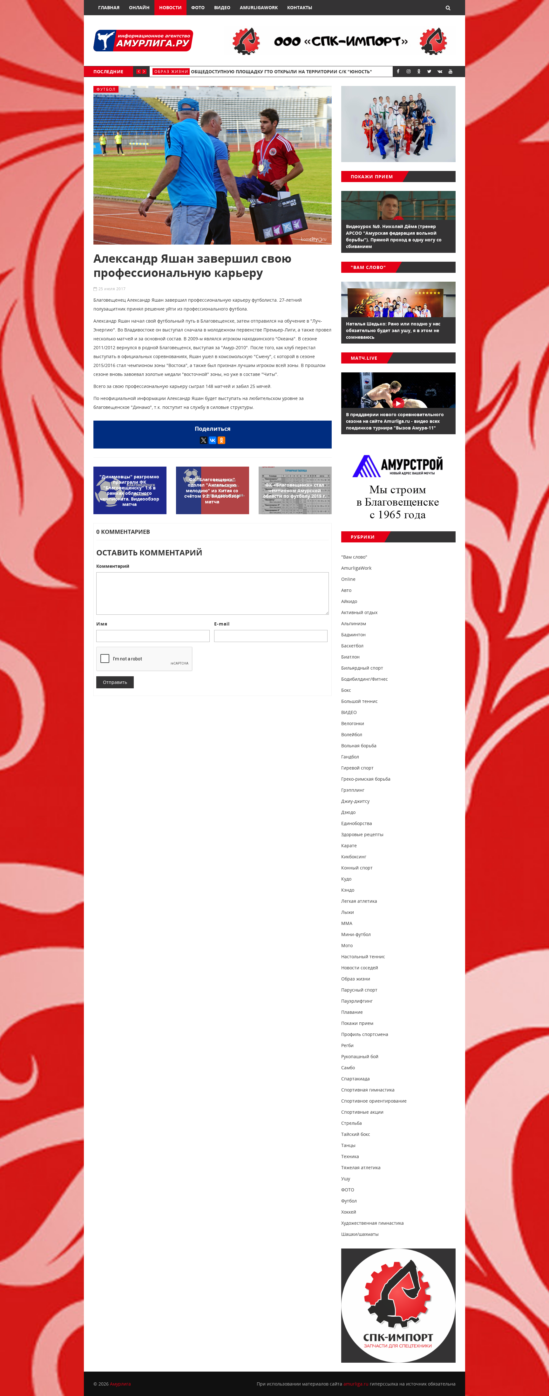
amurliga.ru (356, 1384)
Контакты (299, 7)
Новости (170, 7)
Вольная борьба (175, 71)
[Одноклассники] (221, 440)
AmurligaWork (259, 7)
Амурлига (120, 1384)
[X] (203, 440)
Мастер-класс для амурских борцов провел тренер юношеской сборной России (305, 72)
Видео (222, 7)
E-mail (222, 624)
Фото (198, 7)
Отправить (115, 682)
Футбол (106, 89)
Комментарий (112, 566)
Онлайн (139, 7)
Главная (108, 7)
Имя (101, 624)
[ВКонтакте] (212, 440)
